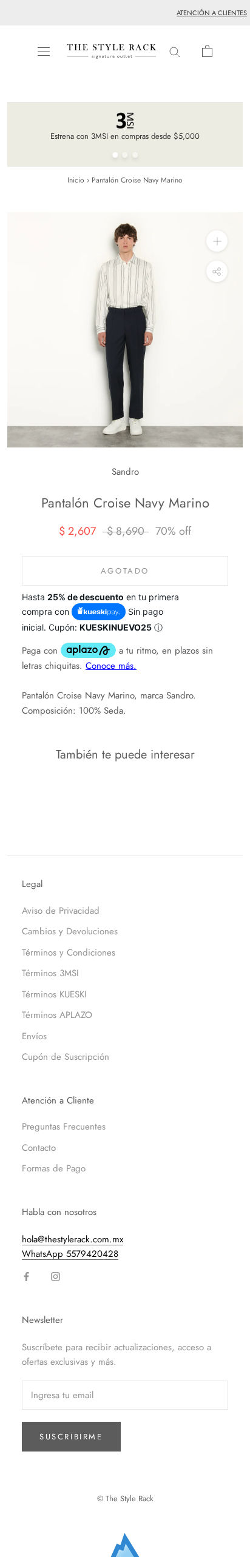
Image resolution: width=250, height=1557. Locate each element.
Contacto (39, 1147)
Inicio (75, 180)
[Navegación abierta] (44, 51)
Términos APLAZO (57, 1015)
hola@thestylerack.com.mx (72, 1239)
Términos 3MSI (50, 973)
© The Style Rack (125, 1498)
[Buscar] (174, 51)
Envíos (34, 1036)
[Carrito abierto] (207, 51)
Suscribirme (71, 1436)
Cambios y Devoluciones (70, 931)
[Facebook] (26, 1276)
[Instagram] (55, 1276)
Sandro (125, 471)
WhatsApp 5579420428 (70, 1254)
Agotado (125, 571)
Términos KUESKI (54, 994)
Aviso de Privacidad (61, 910)
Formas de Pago (54, 1168)
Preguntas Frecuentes (64, 1126)
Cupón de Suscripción (65, 1056)
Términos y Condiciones (68, 952)
